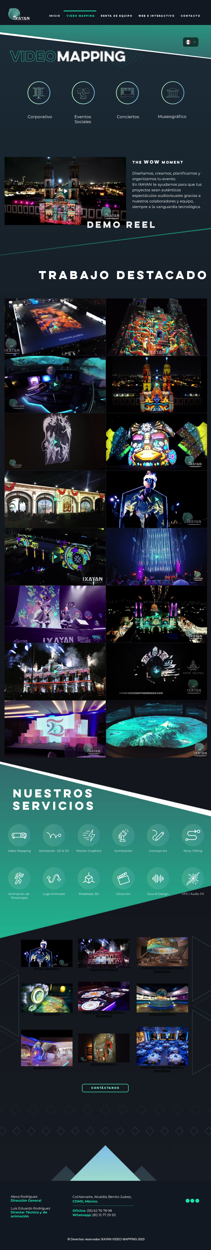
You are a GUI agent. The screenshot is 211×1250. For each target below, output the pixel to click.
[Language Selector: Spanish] (190, 42)
